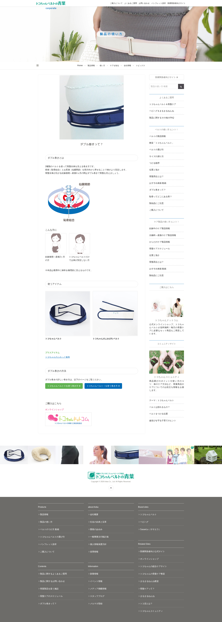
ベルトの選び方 (156, 149)
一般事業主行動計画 (99, 537)
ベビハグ (144, 522)
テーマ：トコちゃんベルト (161, 400)
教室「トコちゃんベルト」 (161, 143)
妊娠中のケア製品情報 (159, 228)
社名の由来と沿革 (98, 522)
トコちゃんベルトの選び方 (52, 537)
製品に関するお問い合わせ (52, 581)
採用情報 (94, 552)
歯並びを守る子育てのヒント (162, 420)
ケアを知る (114, 65)
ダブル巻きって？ (157, 190)
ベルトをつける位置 (158, 414)
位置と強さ (154, 170)
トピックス (140, 65)
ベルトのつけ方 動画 (49, 529)
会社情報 (127, 65)
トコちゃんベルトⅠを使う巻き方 (102, 386)
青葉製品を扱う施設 (49, 589)
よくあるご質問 (130, 3)
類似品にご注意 (156, 203)
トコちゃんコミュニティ (151, 611)
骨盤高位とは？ (156, 176)
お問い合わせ (144, 3)
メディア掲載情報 (98, 589)
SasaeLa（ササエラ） (150, 529)
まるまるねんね (147, 596)
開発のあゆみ (96, 529)
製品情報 (91, 65)
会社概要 (94, 514)
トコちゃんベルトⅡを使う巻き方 (62, 386)
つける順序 (154, 163)
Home (80, 65)
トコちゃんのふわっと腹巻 (57, 357)
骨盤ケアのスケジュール (51, 596)
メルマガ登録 (96, 603)
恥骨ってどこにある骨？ (160, 196)
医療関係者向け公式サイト (152, 551)
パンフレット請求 (158, 3)
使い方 (102, 65)
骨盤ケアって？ (147, 589)
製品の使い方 (46, 522)
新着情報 (94, 574)
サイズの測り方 (156, 156)
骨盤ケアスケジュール (159, 248)
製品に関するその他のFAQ (161, 118)
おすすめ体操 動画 (157, 183)
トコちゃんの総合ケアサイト (153, 566)
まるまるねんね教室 (149, 581)
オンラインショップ (149, 559)
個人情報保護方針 (98, 544)
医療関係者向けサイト (177, 3)
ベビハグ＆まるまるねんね (161, 111)
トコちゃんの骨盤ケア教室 (152, 574)
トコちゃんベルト (148, 514)
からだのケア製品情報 (159, 242)
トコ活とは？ (146, 603)
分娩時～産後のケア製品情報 (162, 235)
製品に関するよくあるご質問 (53, 574)
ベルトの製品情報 (157, 136)
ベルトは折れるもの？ (159, 407)
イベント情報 (96, 581)
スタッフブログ (97, 596)
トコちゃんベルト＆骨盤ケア (162, 104)
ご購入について (116, 3)
